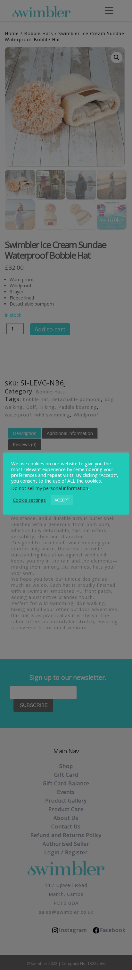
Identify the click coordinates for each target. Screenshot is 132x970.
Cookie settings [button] (29, 500)
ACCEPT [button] (61, 500)
